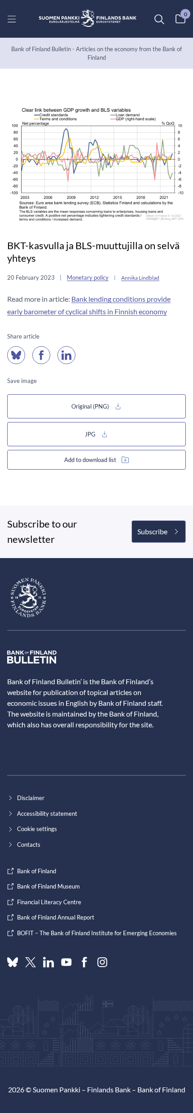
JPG (90, 434)
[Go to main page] (87, 19)
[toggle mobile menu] (12, 19)
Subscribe (152, 531)
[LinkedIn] (48, 962)
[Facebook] (84, 962)
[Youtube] (66, 962)
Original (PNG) (90, 406)
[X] (30, 962)
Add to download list (90, 459)
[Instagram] (102, 962)
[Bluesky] (12, 962)
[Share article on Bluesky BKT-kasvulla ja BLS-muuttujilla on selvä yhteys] (16, 355)
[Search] (159, 18)
